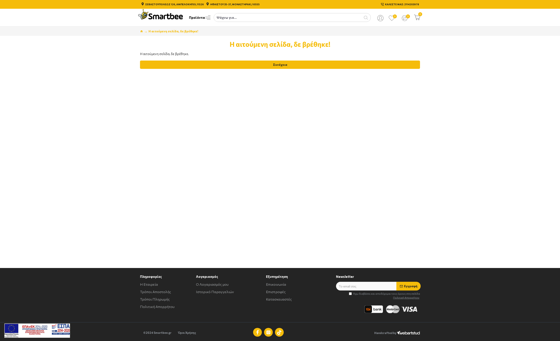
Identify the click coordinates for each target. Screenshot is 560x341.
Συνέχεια (280, 64)
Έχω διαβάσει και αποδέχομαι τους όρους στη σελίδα (386, 295)
